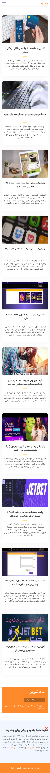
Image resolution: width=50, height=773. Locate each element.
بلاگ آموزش (37, 692)
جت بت (43, 3)
